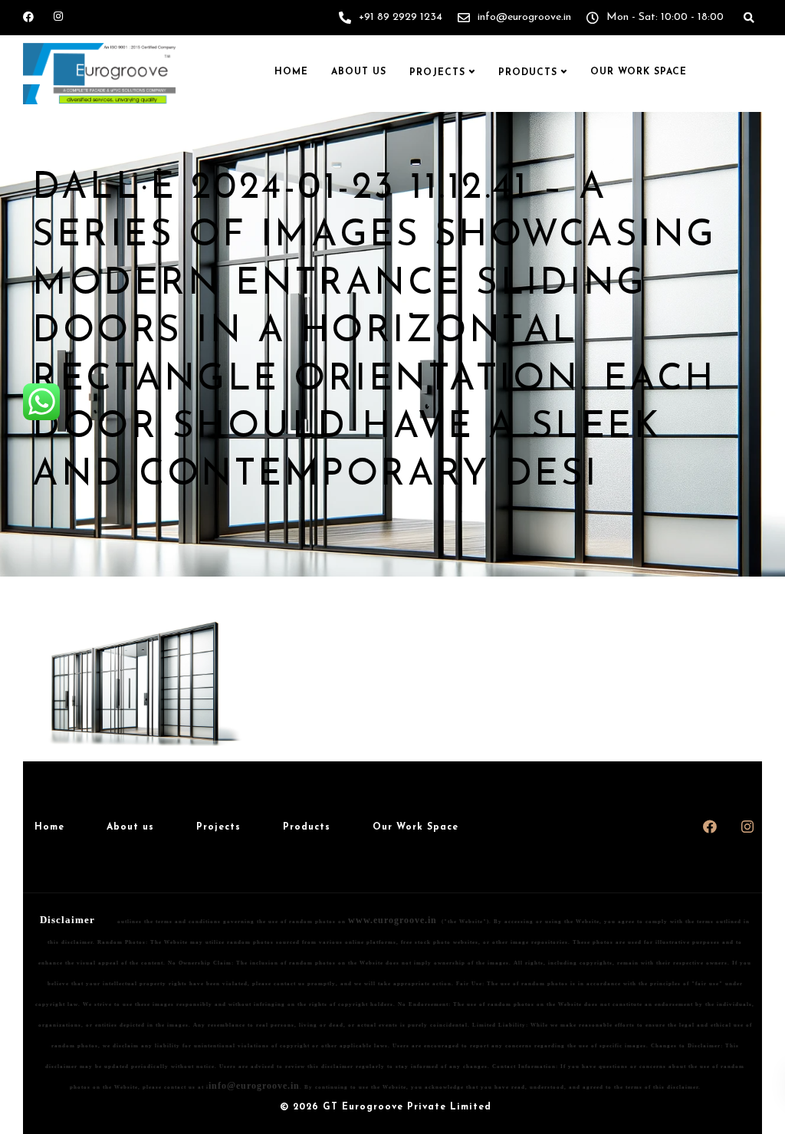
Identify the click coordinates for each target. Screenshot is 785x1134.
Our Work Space (638, 72)
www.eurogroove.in (392, 920)
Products (527, 72)
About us (358, 72)
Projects (437, 72)
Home (291, 72)
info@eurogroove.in (254, 1085)
